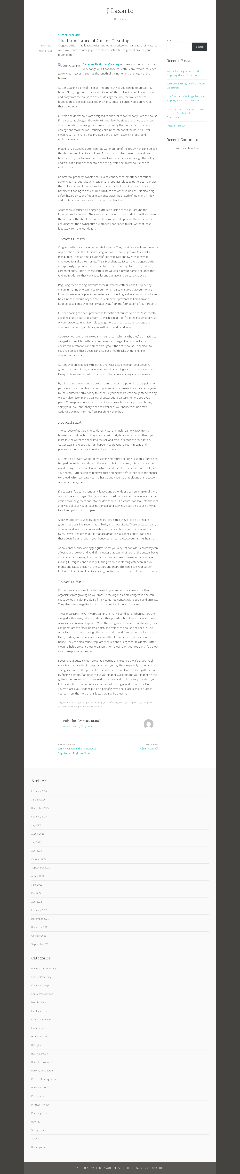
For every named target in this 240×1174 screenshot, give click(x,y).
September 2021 (40, 944)
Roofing (35, 1121)
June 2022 (36, 884)
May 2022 (36, 893)
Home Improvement (42, 1062)
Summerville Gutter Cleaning (101, 64)
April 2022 (36, 901)
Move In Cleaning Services (45, 1079)
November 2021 (39, 927)
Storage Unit (38, 1130)
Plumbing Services (41, 1113)
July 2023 (36, 842)
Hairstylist (36, 1045)
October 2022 (38, 859)
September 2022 (40, 867)
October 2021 (38, 935)
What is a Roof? (149, 746)
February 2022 (39, 910)
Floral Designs (38, 1028)
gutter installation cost (90, 706)
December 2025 (40, 808)
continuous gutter (75, 702)
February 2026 (39, 791)
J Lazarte (120, 11)
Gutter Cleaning (69, 35)
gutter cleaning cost (113, 702)
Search (170, 40)
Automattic (155, 1168)
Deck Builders (38, 1002)
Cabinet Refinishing (41, 977)
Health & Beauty (39, 1053)
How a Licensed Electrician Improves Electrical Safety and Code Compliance (186, 113)
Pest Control (38, 1096)
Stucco (35, 1138)
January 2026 (38, 799)
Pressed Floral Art (176, 125)
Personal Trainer (40, 1087)
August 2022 (37, 876)
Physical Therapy (40, 1104)
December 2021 (40, 918)
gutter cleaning (94, 702)
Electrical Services (41, 1011)
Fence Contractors (41, 1019)
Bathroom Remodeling (43, 968)
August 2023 (37, 833)
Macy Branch (45, 51)
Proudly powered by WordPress (98, 1168)
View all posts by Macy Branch (78, 726)
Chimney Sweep (40, 985)
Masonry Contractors (42, 1070)
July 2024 (36, 825)
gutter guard (131, 702)
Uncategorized (39, 1147)
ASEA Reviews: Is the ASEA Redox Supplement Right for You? (77, 749)
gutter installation (67, 706)
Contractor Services (42, 993)
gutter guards (146, 702)
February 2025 (39, 816)
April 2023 (36, 850)
